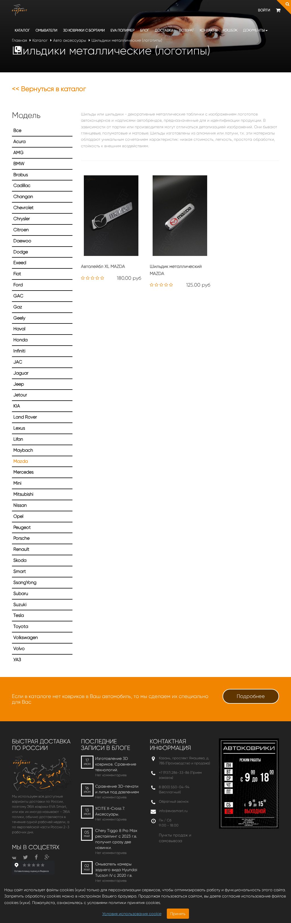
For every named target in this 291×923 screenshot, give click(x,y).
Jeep (18, 384)
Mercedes (23, 472)
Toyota (20, 626)
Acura (19, 141)
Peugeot (22, 527)
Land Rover (25, 417)
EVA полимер (122, 30)
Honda (20, 339)
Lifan (18, 439)
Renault (21, 549)
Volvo (19, 648)
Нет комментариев (110, 775)
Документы (254, 30)
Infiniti (19, 351)
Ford (18, 284)
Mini (17, 483)
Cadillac (21, 185)
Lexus (19, 428)
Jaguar (20, 373)
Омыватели (46, 30)
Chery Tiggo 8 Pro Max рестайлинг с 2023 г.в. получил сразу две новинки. (116, 839)
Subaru (20, 593)
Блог (144, 30)
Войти (264, 10)
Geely (19, 318)
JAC (17, 362)
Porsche (21, 538)
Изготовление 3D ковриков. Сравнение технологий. (115, 764)
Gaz (17, 307)
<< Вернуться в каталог (49, 89)
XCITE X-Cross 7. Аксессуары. (110, 811)
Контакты (209, 30)
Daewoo (22, 240)
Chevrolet (23, 207)
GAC (18, 295)
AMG (18, 152)
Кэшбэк (230, 30)
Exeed (19, 262)
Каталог (22, 30)
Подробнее (251, 696)
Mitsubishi (23, 494)
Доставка (164, 30)
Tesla (18, 615)
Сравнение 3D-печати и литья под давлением (117, 789)
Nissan (20, 505)
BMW (18, 163)
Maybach (23, 450)
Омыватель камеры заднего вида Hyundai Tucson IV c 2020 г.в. (116, 870)
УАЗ (17, 659)
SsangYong (24, 582)
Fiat (17, 273)
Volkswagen (25, 637)
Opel (18, 516)
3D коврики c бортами (84, 30)
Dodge (20, 252)
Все (17, 130)
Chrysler (21, 218)
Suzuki (19, 604)
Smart (19, 571)
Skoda (19, 560)
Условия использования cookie (131, 913)
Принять (178, 913)
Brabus (20, 174)
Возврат (186, 30)
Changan (23, 196)
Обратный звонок (174, 801)
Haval (19, 328)
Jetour (20, 395)
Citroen (21, 229)
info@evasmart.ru (173, 811)
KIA (16, 406)
